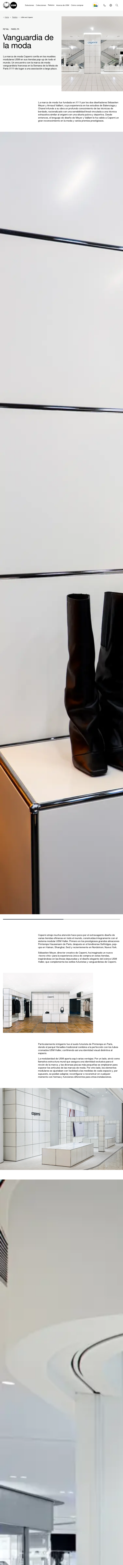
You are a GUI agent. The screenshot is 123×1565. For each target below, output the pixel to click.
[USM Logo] (10, 5)
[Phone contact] (104, 5)
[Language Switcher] (111, 5)
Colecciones (41, 5)
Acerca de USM (62, 5)
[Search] (117, 5)
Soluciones (29, 5)
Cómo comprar (77, 5)
